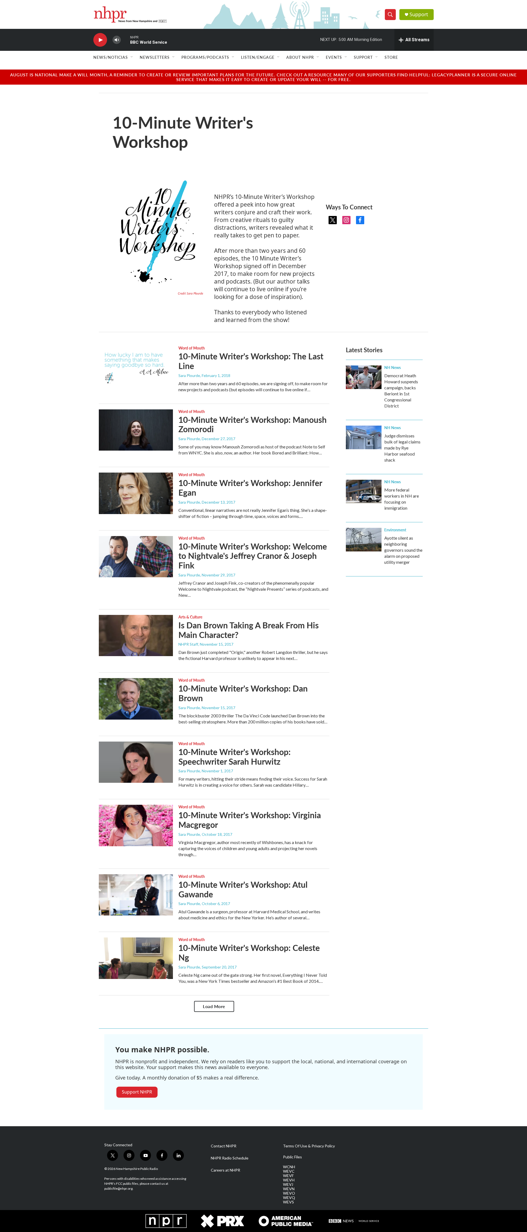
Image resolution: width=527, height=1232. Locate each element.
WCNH (289, 1167)
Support (419, 14)
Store (391, 57)
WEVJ (288, 1184)
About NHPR (300, 57)
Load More (214, 1006)
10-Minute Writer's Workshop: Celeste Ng (249, 952)
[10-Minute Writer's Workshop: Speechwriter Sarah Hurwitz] (136, 762)
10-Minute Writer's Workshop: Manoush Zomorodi (252, 424)
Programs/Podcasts (205, 57)
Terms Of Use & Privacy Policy (309, 1146)
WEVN (289, 1189)
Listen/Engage (257, 57)
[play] (100, 40)
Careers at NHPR (225, 1170)
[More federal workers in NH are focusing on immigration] (364, 491)
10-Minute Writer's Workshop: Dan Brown (243, 693)
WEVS (288, 1202)
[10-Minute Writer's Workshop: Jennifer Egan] (136, 493)
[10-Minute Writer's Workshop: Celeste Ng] (136, 958)
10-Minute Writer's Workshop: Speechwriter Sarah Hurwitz (234, 756)
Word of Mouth (191, 348)
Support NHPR (137, 1092)
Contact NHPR (223, 1146)
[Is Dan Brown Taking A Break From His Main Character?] (136, 635)
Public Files (292, 1157)
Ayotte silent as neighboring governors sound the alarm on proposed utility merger (403, 550)
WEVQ (289, 1197)
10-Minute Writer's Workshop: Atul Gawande (242, 889)
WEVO (289, 1193)
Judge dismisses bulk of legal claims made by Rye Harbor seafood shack (402, 447)
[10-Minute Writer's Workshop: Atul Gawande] (136, 894)
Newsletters (155, 57)
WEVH (289, 1180)
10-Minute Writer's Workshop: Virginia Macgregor (249, 819)
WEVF (288, 1175)
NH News (392, 367)
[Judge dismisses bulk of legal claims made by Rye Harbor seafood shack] (364, 437)
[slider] (125, 40)
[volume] (116, 40)
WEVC (289, 1171)
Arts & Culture (190, 617)
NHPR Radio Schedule (229, 1158)
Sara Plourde (189, 375)
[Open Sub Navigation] (132, 57)
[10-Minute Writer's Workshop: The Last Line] (136, 366)
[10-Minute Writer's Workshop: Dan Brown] (136, 698)
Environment (395, 529)
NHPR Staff (188, 644)
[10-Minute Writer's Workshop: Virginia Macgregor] (136, 825)
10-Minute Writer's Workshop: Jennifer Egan (250, 487)
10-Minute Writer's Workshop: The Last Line (250, 360)
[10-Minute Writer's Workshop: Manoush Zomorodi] (136, 430)
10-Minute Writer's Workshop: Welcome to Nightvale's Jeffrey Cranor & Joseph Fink (252, 555)
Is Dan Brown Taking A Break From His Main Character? (248, 629)
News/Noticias (110, 57)
